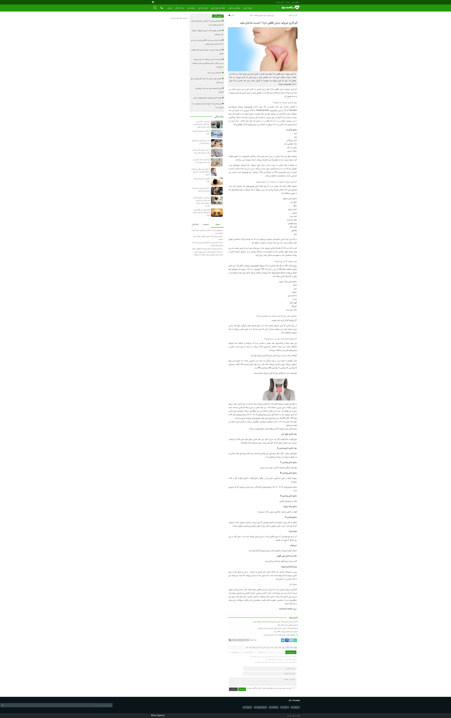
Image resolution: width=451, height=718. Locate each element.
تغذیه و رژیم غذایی (218, 7)
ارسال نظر (242, 689)
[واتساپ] (295, 640)
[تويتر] (283, 640)
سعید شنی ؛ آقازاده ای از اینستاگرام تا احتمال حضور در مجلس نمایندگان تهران (201, 124)
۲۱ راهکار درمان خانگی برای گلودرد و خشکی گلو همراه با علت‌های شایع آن (200, 172)
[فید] (153, 2)
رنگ (261, 647)
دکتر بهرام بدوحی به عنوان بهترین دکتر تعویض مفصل (207, 248)
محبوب (206, 224)
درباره (248, 707)
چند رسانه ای (203, 7)
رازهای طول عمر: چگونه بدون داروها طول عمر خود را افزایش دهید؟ (201, 212)
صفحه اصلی (295, 2)
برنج (283, 647)
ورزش (169, 7)
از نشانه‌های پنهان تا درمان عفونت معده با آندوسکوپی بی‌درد (280, 635)
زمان (296, 707)
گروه (251, 647)
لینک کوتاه (253, 640)
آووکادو (287, 647)
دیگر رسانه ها (280, 2)
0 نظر (232, 15)
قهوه (254, 647)
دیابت (271, 647)
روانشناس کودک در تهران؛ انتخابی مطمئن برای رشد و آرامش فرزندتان (277, 628)
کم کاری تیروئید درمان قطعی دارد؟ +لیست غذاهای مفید (268, 23)
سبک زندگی (179, 7)
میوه (247, 647)
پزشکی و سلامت (234, 7)
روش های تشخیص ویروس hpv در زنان (285, 631)
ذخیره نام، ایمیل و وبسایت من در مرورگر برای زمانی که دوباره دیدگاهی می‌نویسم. (269, 688)
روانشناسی (191, 7)
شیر (257, 647)
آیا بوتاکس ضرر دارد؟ (215, 72)
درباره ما (288, 2)
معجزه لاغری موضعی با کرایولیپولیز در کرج (207, 97)
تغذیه (279, 647)
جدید (217, 224)
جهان (275, 647)
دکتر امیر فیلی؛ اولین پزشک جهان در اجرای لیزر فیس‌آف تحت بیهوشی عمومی (274, 622)
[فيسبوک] (287, 640)
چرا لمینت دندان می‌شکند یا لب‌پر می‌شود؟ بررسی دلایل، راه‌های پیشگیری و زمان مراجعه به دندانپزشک (208, 63)
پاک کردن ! (233, 689)
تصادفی (195, 224)
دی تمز (289, 715)
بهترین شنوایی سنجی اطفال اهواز (287, 625)
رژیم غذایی (266, 647)
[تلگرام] (291, 640)
